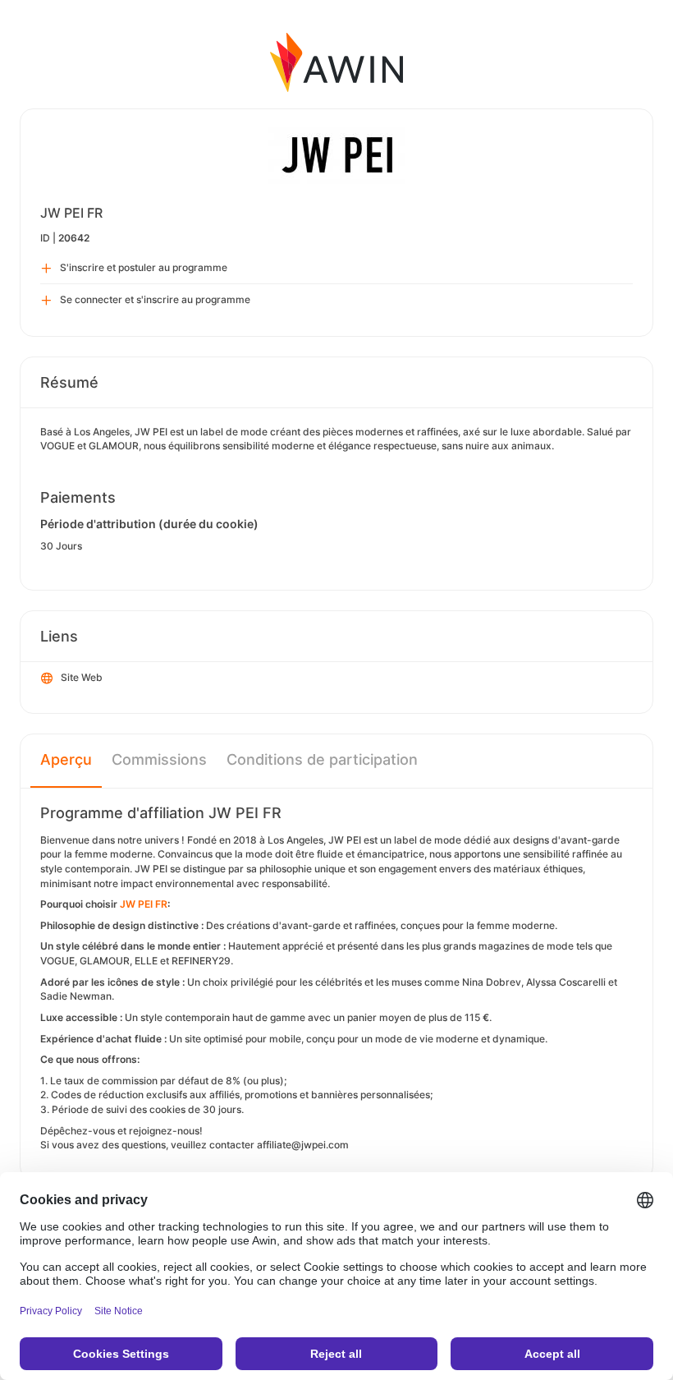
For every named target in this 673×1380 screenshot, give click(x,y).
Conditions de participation (322, 759)
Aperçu (66, 759)
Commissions (159, 759)
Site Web (82, 677)
